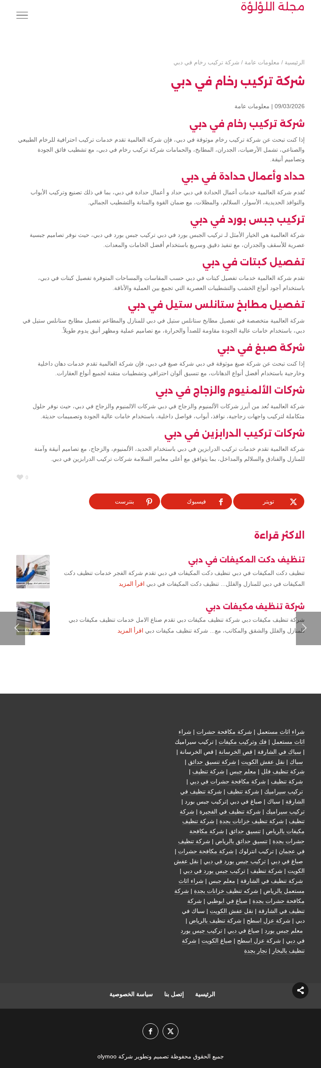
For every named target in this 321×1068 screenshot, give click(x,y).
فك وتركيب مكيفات (243, 741)
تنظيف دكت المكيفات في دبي (246, 560)
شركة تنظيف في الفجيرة (230, 811)
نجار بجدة (255, 950)
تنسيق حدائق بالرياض (241, 841)
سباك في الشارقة (279, 751)
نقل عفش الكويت (263, 761)
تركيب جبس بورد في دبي (235, 861)
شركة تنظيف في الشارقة (271, 880)
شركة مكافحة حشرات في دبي (228, 781)
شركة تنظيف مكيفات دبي (255, 606)
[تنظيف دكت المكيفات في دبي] (33, 571)
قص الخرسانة (235, 751)
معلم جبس (242, 771)
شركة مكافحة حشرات (224, 731)
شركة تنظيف (208, 771)
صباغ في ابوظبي (227, 901)
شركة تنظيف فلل (283, 771)
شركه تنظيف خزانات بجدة (226, 890)
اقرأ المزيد (132, 583)
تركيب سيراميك (283, 791)
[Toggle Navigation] (22, 16)
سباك (296, 761)
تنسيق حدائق (245, 831)
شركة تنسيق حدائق (212, 761)
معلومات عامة (252, 106)
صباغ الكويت (216, 940)
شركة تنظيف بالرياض (215, 920)
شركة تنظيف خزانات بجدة (251, 821)
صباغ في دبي (287, 861)
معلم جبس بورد (284, 930)
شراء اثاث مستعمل (281, 731)
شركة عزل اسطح (268, 920)
